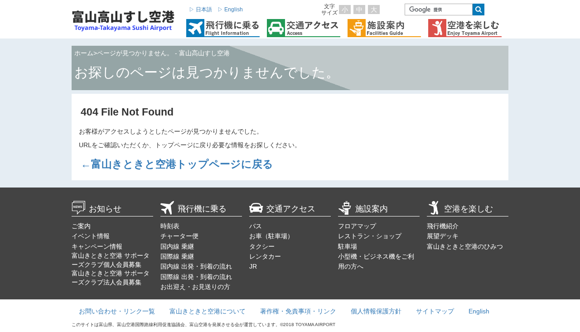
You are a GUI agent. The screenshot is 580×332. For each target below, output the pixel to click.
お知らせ (105, 208)
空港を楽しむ (468, 208)
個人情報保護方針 (376, 311)
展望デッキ (443, 236)
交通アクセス (290, 208)
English (479, 311)
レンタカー (265, 256)
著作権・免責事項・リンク (298, 311)
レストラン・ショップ (369, 236)
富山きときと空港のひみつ (465, 246)
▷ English (230, 9)
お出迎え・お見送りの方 (195, 286)
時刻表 (169, 226)
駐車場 (347, 246)
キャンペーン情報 (97, 246)
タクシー (262, 246)
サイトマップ (435, 311)
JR (253, 266)
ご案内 (81, 226)
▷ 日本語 (200, 9)
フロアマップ (357, 226)
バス (255, 226)
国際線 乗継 (177, 256)
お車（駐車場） (271, 236)
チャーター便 (179, 236)
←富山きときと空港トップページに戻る (177, 164)
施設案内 (371, 208)
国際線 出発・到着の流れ (196, 276)
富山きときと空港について (207, 311)
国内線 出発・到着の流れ (196, 266)
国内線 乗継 (177, 246)
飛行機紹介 (443, 226)
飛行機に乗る (202, 208)
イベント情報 (91, 236)
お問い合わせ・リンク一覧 (117, 311)
